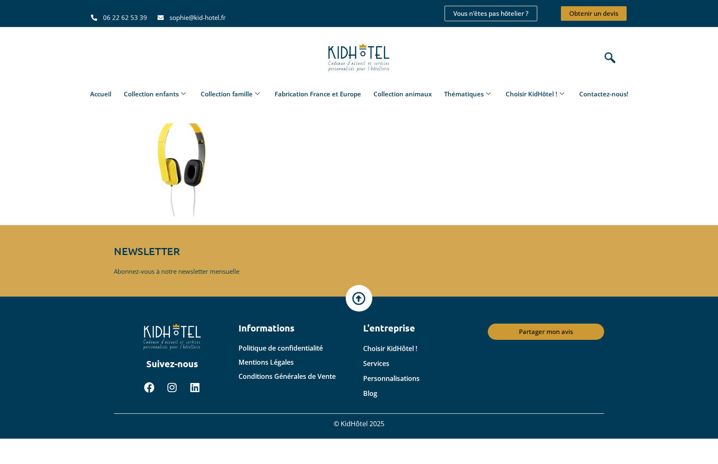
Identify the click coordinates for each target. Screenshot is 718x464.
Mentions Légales (266, 362)
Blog (370, 393)
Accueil (100, 94)
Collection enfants (151, 94)
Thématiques (464, 94)
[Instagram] (172, 387)
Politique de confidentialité (281, 348)
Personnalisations (391, 378)
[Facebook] (149, 387)
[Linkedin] (194, 387)
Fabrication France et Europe (318, 94)
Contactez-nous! (603, 94)
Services (376, 363)
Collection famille (227, 94)
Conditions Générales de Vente (287, 376)
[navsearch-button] (607, 58)
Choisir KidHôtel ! (531, 94)
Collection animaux (403, 94)
